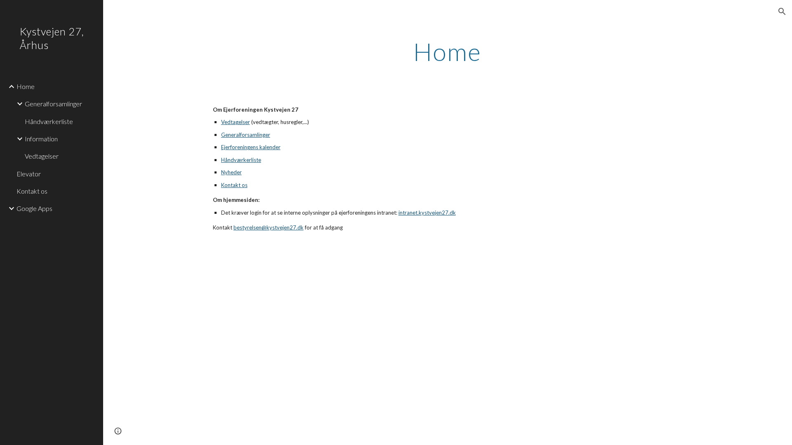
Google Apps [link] (34, 208)
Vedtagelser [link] (42, 156)
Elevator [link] (28, 174)
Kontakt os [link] (31, 191)
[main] (447, 51)
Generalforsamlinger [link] (53, 104)
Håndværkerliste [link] (49, 121)
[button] (782, 11)
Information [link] (41, 139)
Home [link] (25, 86)
